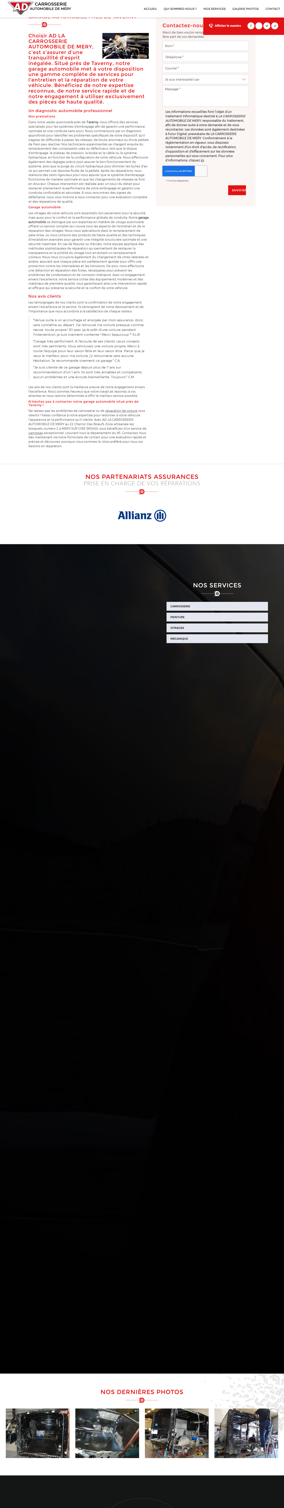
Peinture (177, 617)
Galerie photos (245, 9)
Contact (272, 9)
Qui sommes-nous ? (180, 9)
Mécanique (179, 638)
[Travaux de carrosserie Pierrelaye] (177, 1433)
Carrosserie (180, 606)
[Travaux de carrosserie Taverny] (38, 1433)
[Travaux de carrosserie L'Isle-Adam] (107, 1433)
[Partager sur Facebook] (250, 25)
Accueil (150, 9)
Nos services (214, 9)
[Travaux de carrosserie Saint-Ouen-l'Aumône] (246, 1433)
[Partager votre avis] (258, 25)
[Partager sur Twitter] (266, 25)
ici (202, 160)
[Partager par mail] (274, 25)
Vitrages (177, 628)
